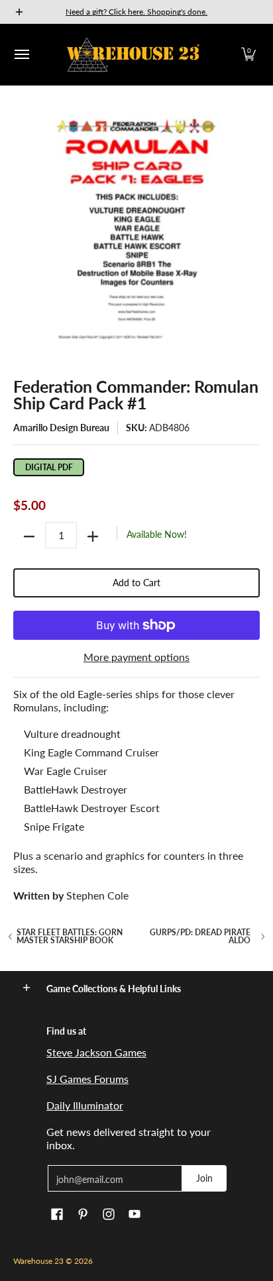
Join (204, 1178)
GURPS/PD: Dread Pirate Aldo (200, 937)
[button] (248, 54)
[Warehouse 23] (133, 54)
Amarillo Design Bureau (61, 427)
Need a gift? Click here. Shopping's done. (136, 12)
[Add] (93, 536)
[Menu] (21, 54)
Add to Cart (136, 582)
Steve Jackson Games (96, 1052)
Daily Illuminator (84, 1105)
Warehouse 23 (38, 1261)
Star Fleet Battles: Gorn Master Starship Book (70, 937)
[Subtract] (29, 536)
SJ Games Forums (87, 1078)
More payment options (136, 656)
